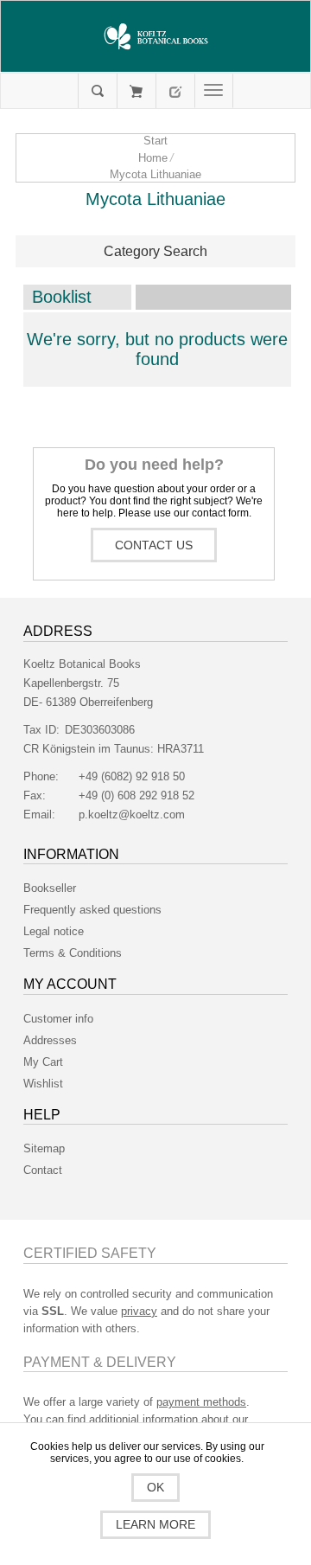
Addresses (50, 1040)
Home (153, 157)
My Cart (136, 91)
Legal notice (53, 931)
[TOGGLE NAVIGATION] (213, 91)
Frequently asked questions (92, 909)
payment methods (201, 1401)
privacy (139, 1311)
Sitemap (44, 1148)
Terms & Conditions (72, 952)
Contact (42, 1170)
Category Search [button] (155, 251)
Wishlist (43, 1083)
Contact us (154, 545)
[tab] (155, 251)
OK (155, 1487)
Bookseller (49, 888)
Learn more (155, 1524)
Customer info (58, 1018)
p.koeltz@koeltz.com (132, 814)
